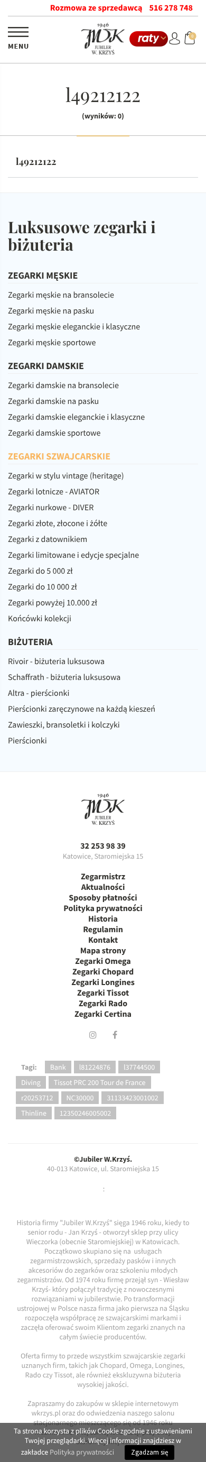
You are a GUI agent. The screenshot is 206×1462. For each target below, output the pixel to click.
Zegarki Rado (103, 1003)
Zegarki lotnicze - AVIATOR (53, 491)
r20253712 (37, 1097)
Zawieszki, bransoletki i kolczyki (64, 725)
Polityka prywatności (102, 908)
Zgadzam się (149, 1452)
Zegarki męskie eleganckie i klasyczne (74, 326)
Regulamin (103, 929)
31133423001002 (132, 1097)
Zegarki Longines (103, 982)
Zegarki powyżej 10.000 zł (52, 602)
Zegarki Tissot (103, 993)
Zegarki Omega (102, 961)
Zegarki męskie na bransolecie (61, 295)
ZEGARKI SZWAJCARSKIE (59, 456)
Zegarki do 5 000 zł (40, 571)
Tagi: (29, 1067)
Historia (103, 919)
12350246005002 (85, 1113)
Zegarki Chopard (103, 972)
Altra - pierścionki (38, 693)
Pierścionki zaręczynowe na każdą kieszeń (81, 709)
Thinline (33, 1113)
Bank (58, 1067)
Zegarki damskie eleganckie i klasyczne (76, 417)
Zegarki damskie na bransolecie (63, 385)
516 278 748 (171, 8)
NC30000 (80, 1097)
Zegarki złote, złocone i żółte (57, 523)
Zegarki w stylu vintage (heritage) (66, 476)
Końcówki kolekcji (39, 618)
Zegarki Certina (103, 1014)
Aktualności (103, 887)
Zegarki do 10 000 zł (42, 587)
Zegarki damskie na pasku (53, 401)
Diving (31, 1082)
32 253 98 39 (103, 846)
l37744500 (139, 1067)
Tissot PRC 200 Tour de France (100, 1082)
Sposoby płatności (103, 898)
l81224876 (94, 1067)
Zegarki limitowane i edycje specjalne (73, 555)
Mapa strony (103, 950)
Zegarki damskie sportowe (54, 433)
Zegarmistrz (103, 876)
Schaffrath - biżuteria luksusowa (64, 677)
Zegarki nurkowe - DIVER (50, 507)
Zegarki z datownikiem (47, 539)
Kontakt (103, 940)
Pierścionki (27, 740)
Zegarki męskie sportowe (52, 342)
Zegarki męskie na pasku (51, 311)
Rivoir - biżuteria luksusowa (56, 661)
